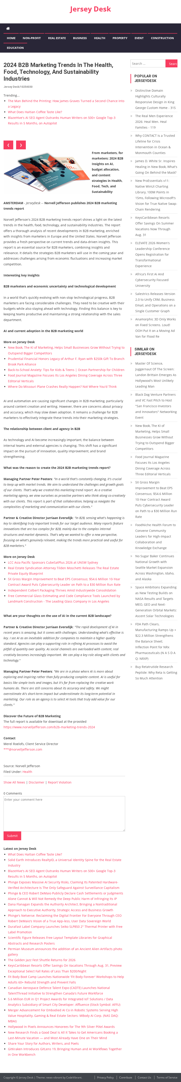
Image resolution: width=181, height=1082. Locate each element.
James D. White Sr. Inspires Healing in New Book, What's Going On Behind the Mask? (156, 167)
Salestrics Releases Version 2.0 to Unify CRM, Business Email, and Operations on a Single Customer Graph (155, 302)
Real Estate (57, 38)
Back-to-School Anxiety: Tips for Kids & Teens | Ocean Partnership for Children (66, 370)
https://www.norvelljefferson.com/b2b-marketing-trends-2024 (49, 727)
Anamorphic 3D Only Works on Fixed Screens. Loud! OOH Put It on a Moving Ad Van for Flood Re (155, 327)
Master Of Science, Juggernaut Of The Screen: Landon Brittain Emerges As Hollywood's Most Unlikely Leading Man (155, 374)
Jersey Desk (90, 8)
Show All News (14, 782)
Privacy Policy (105, 1077)
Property (120, 38)
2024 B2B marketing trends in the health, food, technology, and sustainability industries (58, 72)
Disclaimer (36, 782)
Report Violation (60, 782)
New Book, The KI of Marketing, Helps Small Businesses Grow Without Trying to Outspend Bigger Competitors (154, 437)
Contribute (125, 1077)
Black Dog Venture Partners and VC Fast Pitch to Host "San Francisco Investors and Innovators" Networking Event (156, 406)
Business (80, 38)
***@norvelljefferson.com (23, 749)
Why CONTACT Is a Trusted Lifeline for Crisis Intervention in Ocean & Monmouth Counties (155, 144)
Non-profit (32, 38)
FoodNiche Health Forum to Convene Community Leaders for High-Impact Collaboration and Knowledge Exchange (155, 536)
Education (15, 48)
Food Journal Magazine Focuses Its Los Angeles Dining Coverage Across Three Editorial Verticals (153, 465)
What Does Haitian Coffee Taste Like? (35, 112)
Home (11, 38)
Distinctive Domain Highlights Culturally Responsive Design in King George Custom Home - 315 (155, 99)
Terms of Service (167, 1077)
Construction (162, 38)
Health (99, 38)
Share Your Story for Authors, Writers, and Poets (43, 1043)
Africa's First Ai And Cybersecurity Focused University (152, 280)
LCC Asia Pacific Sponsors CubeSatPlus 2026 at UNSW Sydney (53, 562)
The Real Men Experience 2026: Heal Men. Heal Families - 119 (154, 121)
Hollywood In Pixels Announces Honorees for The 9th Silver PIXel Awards (61, 1027)
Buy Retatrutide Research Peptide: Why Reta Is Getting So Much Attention (156, 672)
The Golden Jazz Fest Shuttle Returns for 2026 (41, 960)
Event (139, 38)
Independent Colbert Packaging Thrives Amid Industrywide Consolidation (62, 590)
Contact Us (144, 1077)
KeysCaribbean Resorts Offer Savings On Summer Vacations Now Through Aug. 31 (154, 226)
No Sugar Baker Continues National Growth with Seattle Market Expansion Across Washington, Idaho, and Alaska (154, 567)
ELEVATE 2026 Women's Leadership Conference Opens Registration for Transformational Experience (152, 254)
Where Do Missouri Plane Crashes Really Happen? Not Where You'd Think (62, 386)
